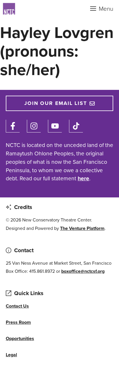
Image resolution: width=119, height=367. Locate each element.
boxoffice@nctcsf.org (83, 271)
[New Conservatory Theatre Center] (32, 8)
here (83, 178)
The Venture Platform (82, 228)
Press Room (18, 322)
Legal (11, 354)
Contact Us (17, 306)
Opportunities (20, 338)
